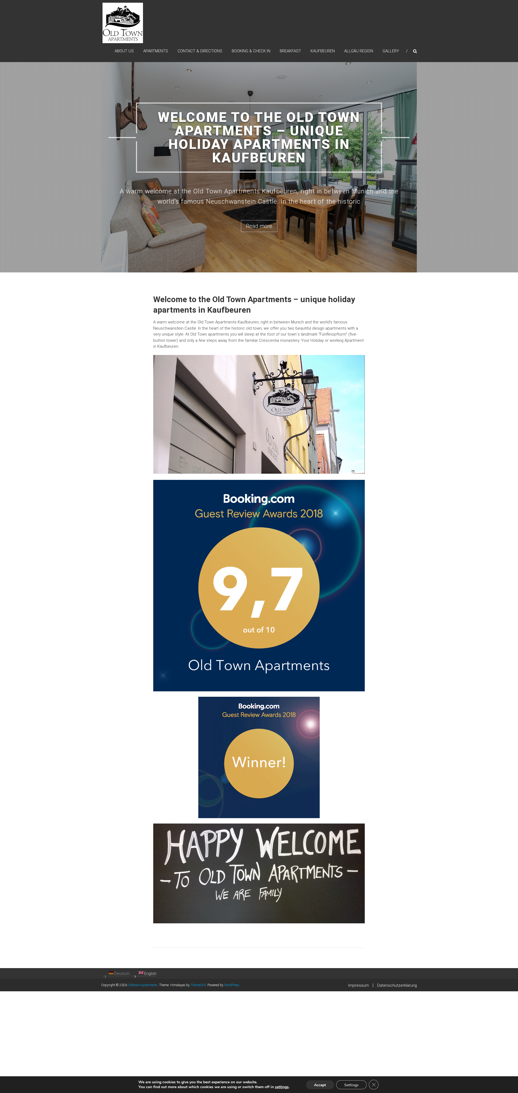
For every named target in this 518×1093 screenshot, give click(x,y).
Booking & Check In (251, 51)
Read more (259, 279)
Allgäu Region (358, 51)
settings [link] (282, 1086)
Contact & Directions (200, 51)
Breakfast (290, 51)
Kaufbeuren (323, 51)
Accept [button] (320, 1085)
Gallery (391, 51)
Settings (351, 1085)
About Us (124, 51)
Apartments (155, 51)
